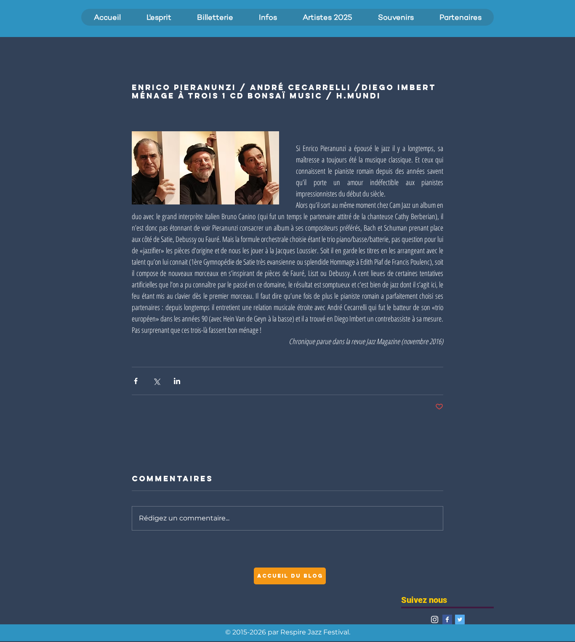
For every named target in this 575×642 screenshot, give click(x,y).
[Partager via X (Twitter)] (156, 381)
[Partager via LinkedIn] (177, 381)
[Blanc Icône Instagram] (434, 619)
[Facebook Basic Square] (447, 619)
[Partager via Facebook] (136, 381)
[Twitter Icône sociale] (460, 619)
